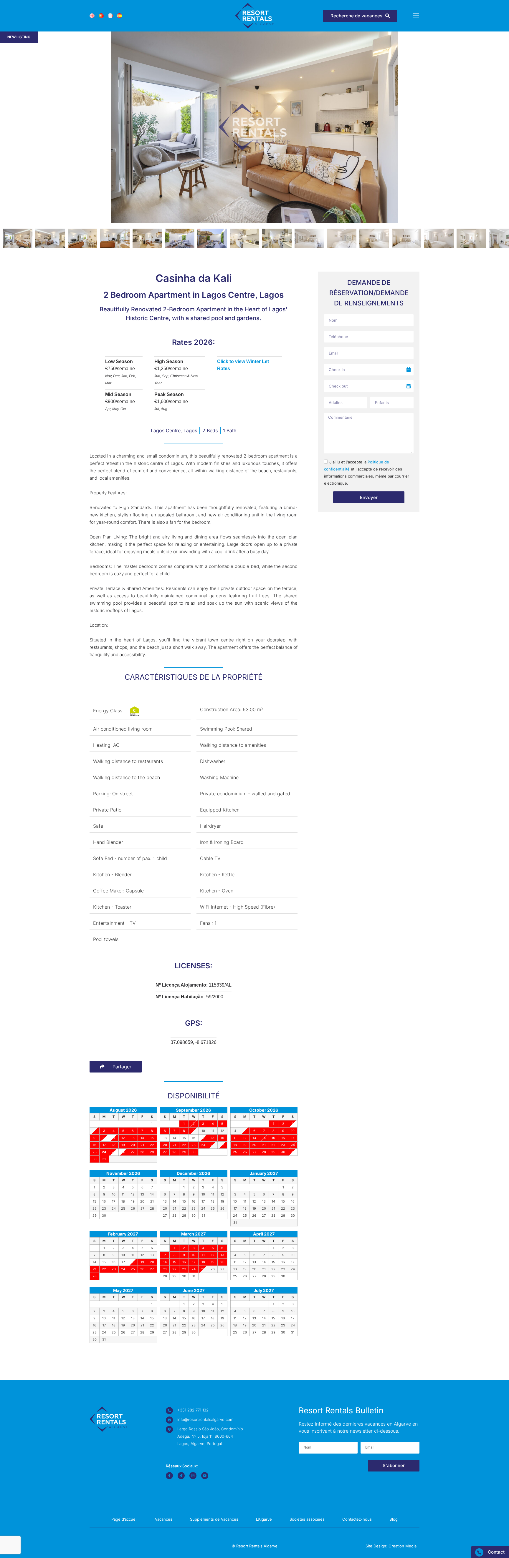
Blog (393, 1519)
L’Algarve (264, 1519)
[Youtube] (204, 1475)
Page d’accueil (124, 1519)
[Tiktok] (181, 1475)
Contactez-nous (357, 1519)
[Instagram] (192, 1475)
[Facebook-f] (169, 1475)
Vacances (163, 1519)
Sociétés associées (307, 1519)
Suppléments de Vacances (214, 1519)
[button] (502, 128)
